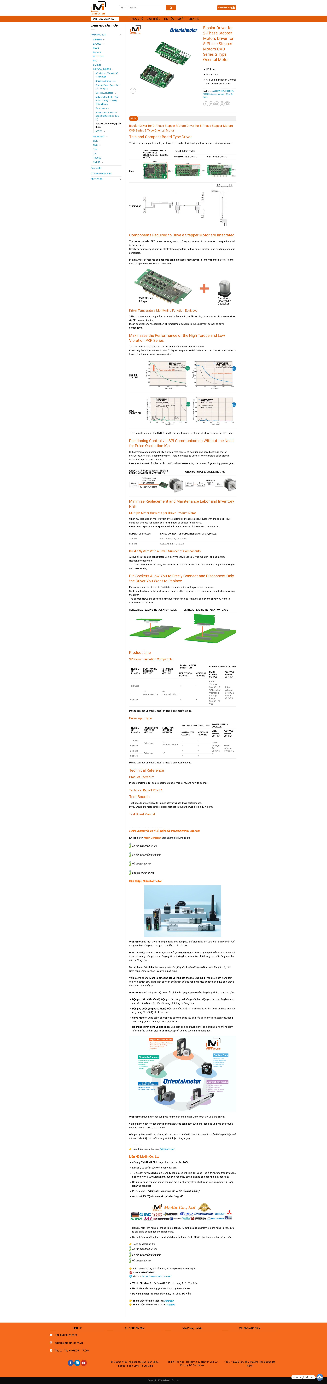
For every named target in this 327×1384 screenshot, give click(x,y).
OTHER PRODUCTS (101, 173)
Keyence (97, 52)
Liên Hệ (194, 18)
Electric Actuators (104, 93)
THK (95, 149)
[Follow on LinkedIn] (77, 1363)
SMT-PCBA (96, 179)
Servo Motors (102, 108)
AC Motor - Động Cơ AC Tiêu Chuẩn (107, 75)
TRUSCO (97, 157)
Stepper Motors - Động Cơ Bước (108, 125)
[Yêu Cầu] (319, 1377)
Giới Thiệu (153, 18)
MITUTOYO (98, 56)
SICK (95, 141)
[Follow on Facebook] (71, 1363)
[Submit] (171, 7)
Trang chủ (135, 18)
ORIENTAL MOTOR (102, 69)
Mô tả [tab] (134, 118)
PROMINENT (99, 136)
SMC (95, 145)
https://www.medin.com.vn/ (157, 1276)
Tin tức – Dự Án (174, 18)
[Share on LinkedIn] (227, 103)
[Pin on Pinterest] (222, 103)
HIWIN (96, 48)
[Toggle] (120, 35)
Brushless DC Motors (105, 81)
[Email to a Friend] (216, 103)
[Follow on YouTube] (84, 1363)
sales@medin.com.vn (69, 1343)
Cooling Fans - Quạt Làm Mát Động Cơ (107, 87)
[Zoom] (133, 91)
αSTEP (99, 131)
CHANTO (97, 39)
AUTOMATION (98, 34)
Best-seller (96, 168)
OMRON (97, 65)
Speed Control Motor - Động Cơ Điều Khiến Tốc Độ (107, 116)
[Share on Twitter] (211, 103)
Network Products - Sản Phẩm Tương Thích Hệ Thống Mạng (107, 100)
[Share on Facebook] (205, 103)
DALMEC (97, 44)
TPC (95, 153)
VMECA (96, 162)
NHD (95, 60)
